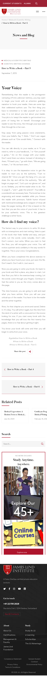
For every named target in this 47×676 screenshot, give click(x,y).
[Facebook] (9, 589)
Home (4, 20)
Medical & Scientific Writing (19, 20)
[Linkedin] (24, 589)
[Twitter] (4, 589)
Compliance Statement (12, 659)
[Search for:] (23, 444)
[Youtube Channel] (19, 589)
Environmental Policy (34, 664)
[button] (23, 552)
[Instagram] (14, 589)
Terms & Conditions (12, 667)
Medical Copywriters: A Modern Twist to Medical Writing (14, 415)
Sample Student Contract (34, 660)
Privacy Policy (12, 664)
